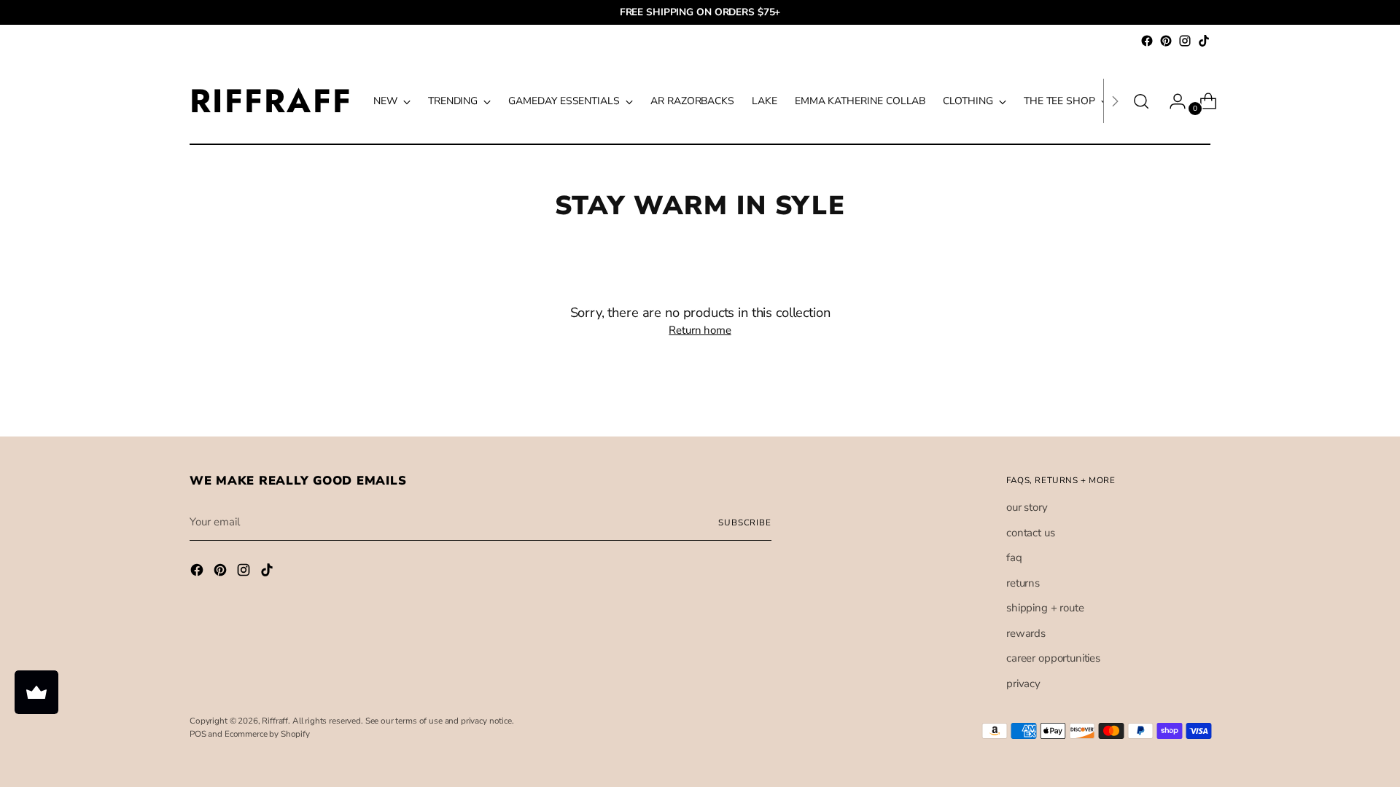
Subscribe (744, 522)
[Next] (1115, 101)
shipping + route (1045, 607)
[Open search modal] (1141, 101)
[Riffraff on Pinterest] (1165, 40)
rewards (1026, 633)
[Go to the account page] (1171, 101)
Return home (700, 330)
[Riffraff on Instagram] (1184, 40)
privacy (1023, 683)
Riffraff (275, 721)
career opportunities (1053, 658)
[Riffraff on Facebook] (1147, 40)
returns (1023, 583)
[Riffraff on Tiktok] (1203, 40)
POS (198, 734)
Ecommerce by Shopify (267, 734)
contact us (1030, 532)
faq (1014, 557)
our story (1027, 507)
